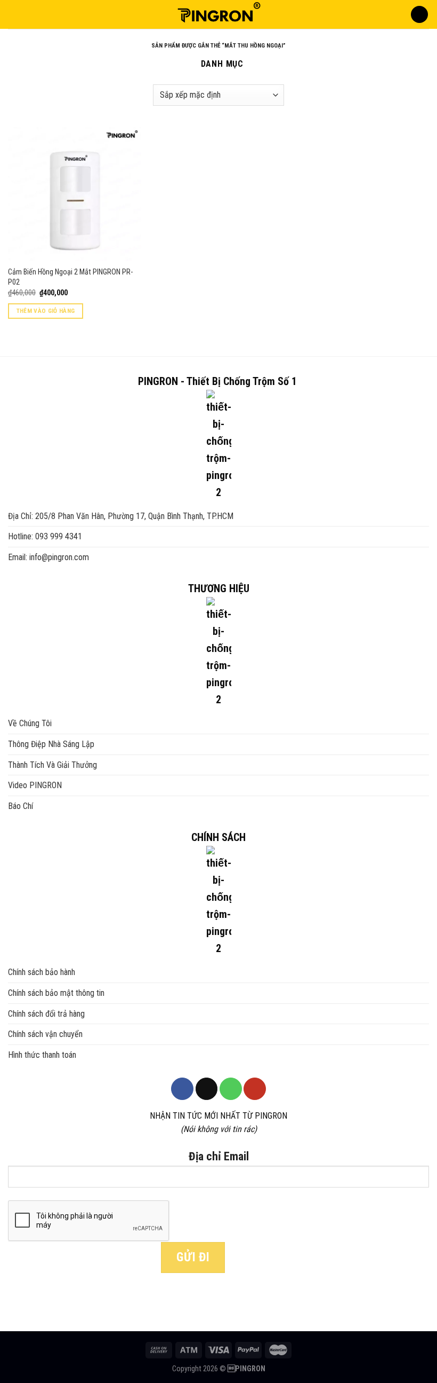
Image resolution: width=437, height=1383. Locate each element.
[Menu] (14, 14)
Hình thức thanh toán (42, 1055)
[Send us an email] (207, 1089)
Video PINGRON (35, 785)
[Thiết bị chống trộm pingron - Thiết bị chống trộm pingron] (218, 14)
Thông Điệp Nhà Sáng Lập (51, 744)
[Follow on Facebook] (182, 1089)
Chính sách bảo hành (41, 972)
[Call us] (231, 1089)
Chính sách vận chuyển (45, 1034)
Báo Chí (20, 806)
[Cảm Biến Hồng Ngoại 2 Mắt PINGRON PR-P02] (74, 194)
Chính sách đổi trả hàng (46, 1014)
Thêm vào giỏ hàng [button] (46, 311)
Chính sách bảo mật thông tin (56, 993)
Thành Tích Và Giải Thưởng (52, 765)
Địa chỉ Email (219, 1156)
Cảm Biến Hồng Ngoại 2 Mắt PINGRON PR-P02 (70, 277)
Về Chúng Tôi (30, 723)
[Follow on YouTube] (255, 1089)
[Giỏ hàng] (419, 14)
